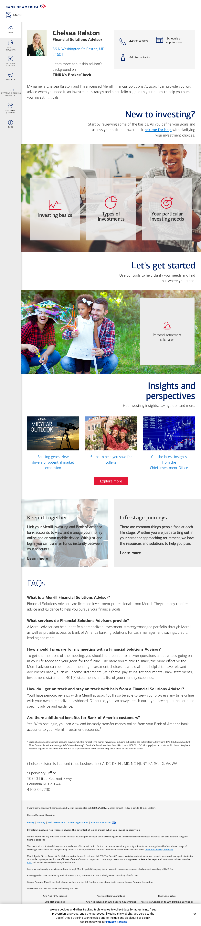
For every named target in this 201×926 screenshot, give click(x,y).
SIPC (29, 862)
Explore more (111, 481)
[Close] (194, 914)
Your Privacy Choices (101, 822)
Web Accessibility (56, 822)
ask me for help (158, 130)
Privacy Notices (116, 921)
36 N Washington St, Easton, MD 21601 (78, 52)
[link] (167, 332)
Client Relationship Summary (159, 849)
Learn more (37, 559)
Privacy (30, 822)
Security (41, 822)
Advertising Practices (78, 822)
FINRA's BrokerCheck (72, 75)
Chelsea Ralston (35, 815)
